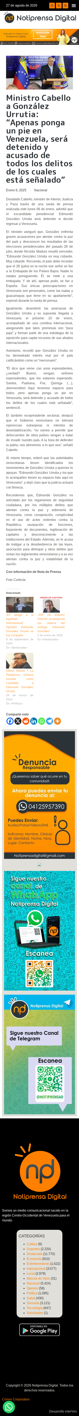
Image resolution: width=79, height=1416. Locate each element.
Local (31, 1273)
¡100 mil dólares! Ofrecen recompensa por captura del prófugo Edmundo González (51, 623)
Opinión (32, 1288)
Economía (34, 1259)
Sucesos (33, 1303)
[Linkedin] (33, 721)
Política (32, 1293)
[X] (17, 721)
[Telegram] (49, 721)
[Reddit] (25, 721)
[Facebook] (10, 721)
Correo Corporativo (16, 1399)
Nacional (40, 190)
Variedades (35, 1313)
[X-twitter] (59, 5)
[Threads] (65, 5)
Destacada (34, 1254)
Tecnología (35, 1308)
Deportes (33, 1249)
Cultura (32, 1244)
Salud (31, 1298)
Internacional (36, 1268)
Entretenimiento (38, 1263)
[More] (57, 721)
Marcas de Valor (38, 1278)
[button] (73, 5)
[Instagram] (52, 5)
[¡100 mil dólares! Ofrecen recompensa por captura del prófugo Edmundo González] (51, 605)
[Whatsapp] (41, 721)
